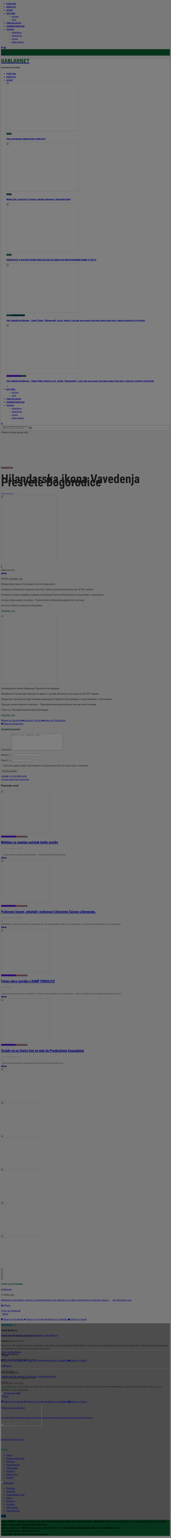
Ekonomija (12, 1468)
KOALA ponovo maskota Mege (13, 1408)
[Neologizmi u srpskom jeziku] (8, 1434)
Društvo (10, 1471)
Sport (9, 1455)
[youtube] (5, 1516)
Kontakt (10, 1491)
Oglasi (9, 1477)
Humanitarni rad (15, 1458)
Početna (10, 1488)
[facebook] (1, 1516)
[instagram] (3, 1516)
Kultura (10, 1461)
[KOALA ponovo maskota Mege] (8, 1402)
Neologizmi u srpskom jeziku (12, 1439)
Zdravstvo (11, 1474)
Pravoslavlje (13, 1464)
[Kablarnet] (7, 1482)
